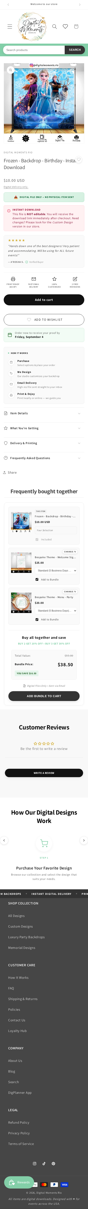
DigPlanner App (20, 1092)
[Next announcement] (79, 4)
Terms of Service (21, 1143)
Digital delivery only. (16, 186)
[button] (10, 26)
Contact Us (16, 1020)
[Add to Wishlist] (78, 159)
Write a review (44, 773)
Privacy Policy (19, 1133)
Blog (11, 1071)
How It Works (18, 977)
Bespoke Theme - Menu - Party (54, 597)
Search (75, 49)
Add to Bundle (50, 579)
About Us (15, 1060)
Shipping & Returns (23, 999)
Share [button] (12, 472)
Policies (14, 1009)
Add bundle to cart (44, 696)
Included (46, 539)
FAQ (11, 988)
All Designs (16, 915)
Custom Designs (20, 926)
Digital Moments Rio (49, 1192)
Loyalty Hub (17, 1030)
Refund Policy (18, 1122)
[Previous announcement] (8, 4)
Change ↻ (70, 552)
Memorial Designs (21, 947)
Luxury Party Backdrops (26, 937)
